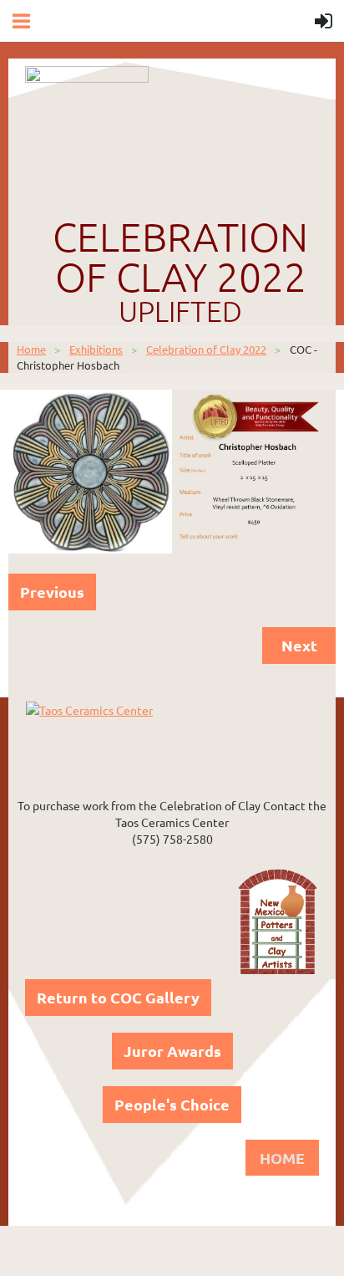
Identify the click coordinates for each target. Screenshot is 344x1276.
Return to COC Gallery (118, 997)
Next (299, 645)
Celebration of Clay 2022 (206, 349)
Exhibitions (96, 349)
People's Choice (172, 1104)
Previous (52, 591)
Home (31, 349)
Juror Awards (172, 1050)
